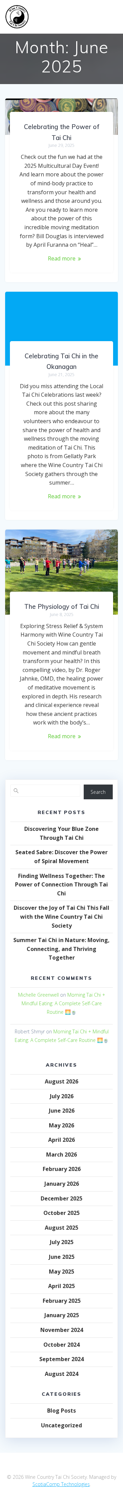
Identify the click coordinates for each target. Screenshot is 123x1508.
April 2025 (61, 1286)
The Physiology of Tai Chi (61, 607)
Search (98, 792)
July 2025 (61, 1242)
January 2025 (61, 1315)
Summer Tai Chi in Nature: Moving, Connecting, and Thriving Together (61, 948)
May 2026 (61, 1125)
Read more (62, 258)
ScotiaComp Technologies (61, 1484)
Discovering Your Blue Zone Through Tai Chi (61, 833)
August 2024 (61, 1374)
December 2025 (61, 1198)
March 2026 (61, 1154)
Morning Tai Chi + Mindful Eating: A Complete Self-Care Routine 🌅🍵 (63, 1003)
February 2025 (62, 1300)
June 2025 (61, 1257)
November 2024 (61, 1330)
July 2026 (61, 1096)
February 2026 (62, 1169)
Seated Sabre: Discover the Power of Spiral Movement (61, 856)
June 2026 (61, 1110)
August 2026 (61, 1081)
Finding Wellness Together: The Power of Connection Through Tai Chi (61, 884)
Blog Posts (61, 1410)
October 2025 (61, 1213)
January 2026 (61, 1183)
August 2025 (61, 1227)
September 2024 (61, 1359)
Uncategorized (61, 1425)
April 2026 (61, 1140)
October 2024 (61, 1344)
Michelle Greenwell (38, 994)
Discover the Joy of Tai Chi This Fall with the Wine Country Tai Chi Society (61, 916)
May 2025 (61, 1271)
